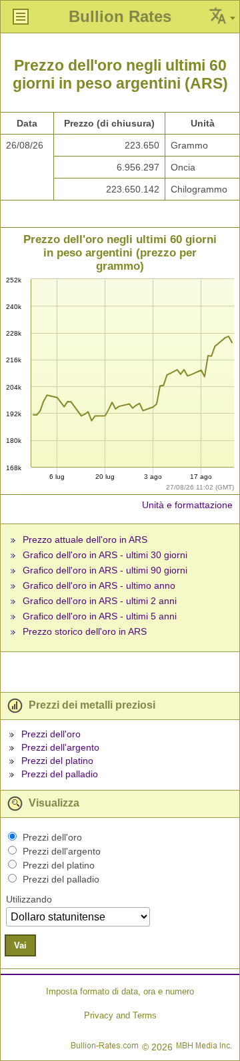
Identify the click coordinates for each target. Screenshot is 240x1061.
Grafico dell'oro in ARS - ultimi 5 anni (100, 616)
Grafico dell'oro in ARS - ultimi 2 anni (100, 600)
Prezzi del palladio (59, 774)
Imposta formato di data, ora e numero (120, 991)
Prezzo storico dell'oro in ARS (85, 631)
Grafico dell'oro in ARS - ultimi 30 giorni (105, 554)
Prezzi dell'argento (60, 747)
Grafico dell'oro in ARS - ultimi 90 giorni (105, 570)
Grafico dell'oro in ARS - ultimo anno (99, 585)
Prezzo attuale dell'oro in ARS (85, 539)
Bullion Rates (120, 16)
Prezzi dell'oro (51, 734)
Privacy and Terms (120, 1015)
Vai (20, 945)
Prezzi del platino (57, 760)
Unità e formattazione (187, 505)
